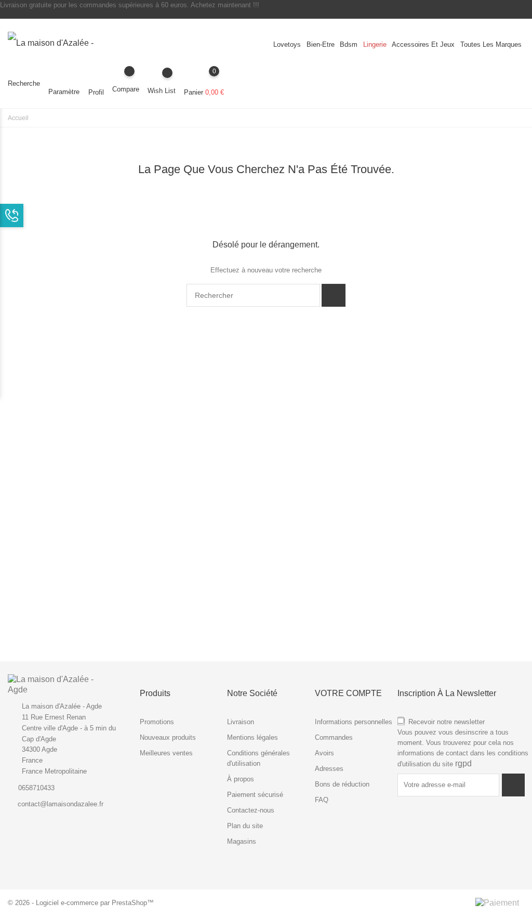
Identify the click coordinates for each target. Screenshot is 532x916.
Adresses (329, 769)
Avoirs (324, 753)
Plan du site (245, 826)
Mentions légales (252, 737)
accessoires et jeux (423, 44)
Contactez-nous (250, 810)
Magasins (241, 841)
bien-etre (321, 44)
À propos (240, 779)
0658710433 (36, 788)
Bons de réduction (342, 784)
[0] (204, 78)
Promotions (157, 722)
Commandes (334, 737)
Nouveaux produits (168, 737)
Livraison (240, 722)
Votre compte (348, 693)
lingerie (375, 44)
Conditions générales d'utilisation (258, 758)
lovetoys (287, 44)
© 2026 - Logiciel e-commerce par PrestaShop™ (81, 903)
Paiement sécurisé (255, 795)
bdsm (348, 44)
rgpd (463, 763)
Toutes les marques (491, 44)
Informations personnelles (353, 722)
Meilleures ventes (166, 753)
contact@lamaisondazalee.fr (60, 804)
